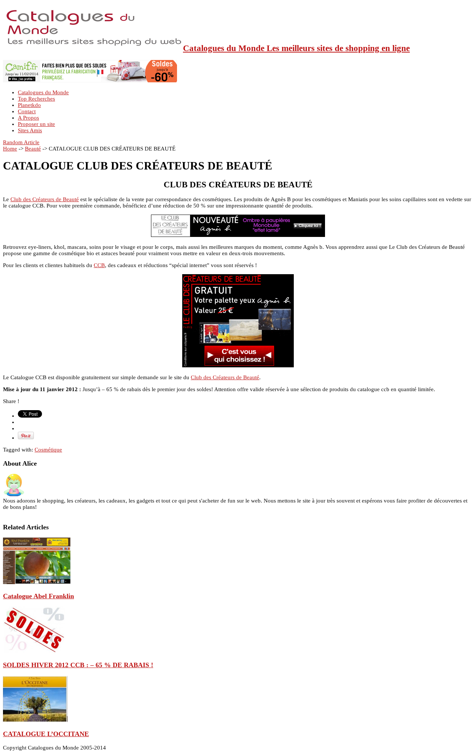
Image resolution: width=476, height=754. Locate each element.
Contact (27, 111)
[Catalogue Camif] (90, 80)
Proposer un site (36, 124)
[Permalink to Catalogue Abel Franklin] (37, 582)
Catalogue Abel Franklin (38, 596)
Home (10, 149)
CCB (99, 265)
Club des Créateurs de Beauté (44, 199)
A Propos (28, 118)
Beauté (33, 149)
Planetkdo (29, 105)
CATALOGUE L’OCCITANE (46, 734)
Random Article (21, 142)
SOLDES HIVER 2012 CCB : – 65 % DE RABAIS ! (78, 665)
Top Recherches (36, 99)
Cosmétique (48, 450)
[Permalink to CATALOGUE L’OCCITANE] (35, 720)
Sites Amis (30, 130)
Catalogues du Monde (43, 92)
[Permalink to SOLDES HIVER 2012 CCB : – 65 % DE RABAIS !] (34, 651)
